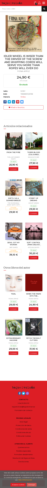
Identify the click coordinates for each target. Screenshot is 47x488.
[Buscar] (44, 8)
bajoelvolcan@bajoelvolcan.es (23, 407)
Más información (25, 480)
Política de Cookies (23, 436)
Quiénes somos (23, 447)
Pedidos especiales (23, 451)
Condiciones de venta (23, 429)
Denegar (31, 485)
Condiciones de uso (23, 432)
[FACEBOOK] (19, 393)
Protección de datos (23, 425)
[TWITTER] (23, 393)
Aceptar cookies (18, 485)
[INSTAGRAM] (27, 393)
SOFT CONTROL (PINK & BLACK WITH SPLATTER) (33, 244)
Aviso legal (23, 422)
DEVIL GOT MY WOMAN (13, 244)
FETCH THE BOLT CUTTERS (33, 339)
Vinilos (23, 97)
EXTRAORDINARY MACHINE (13, 339)
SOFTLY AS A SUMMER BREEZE (13, 199)
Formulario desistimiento (23, 454)
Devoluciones (23, 462)
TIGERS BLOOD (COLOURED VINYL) (33, 153)
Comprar (13, 169)
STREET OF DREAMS (33, 199)
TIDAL (13, 294)
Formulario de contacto (23, 410)
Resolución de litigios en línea (23, 458)
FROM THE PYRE (13, 152)
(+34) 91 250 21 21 (23, 403)
